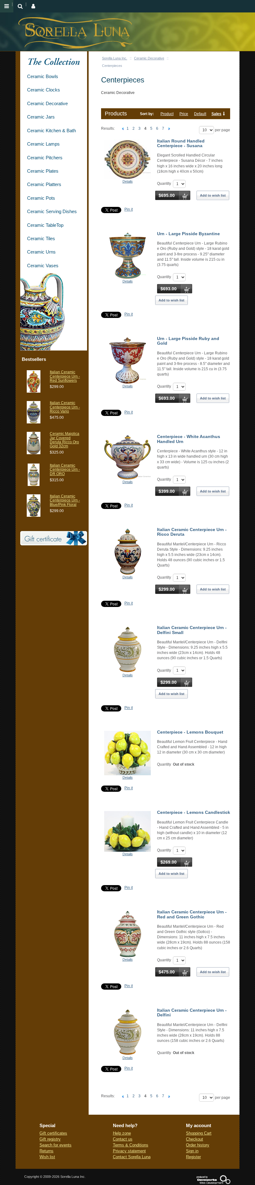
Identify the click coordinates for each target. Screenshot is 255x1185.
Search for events (55, 1145)
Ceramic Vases (42, 265)
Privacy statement (129, 1151)
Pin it (128, 209)
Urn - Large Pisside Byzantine (188, 233)
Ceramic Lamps (43, 144)
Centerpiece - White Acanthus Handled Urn (188, 439)
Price (183, 114)
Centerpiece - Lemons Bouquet (190, 732)
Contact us (122, 1139)
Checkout (194, 1139)
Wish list (47, 1157)
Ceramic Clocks (43, 89)
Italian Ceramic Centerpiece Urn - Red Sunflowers (65, 376)
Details (128, 181)
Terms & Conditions (130, 1145)
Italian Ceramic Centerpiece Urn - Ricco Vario (65, 407)
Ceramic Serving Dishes (52, 211)
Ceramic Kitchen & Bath (51, 130)
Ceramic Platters (44, 184)
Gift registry (50, 1139)
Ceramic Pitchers (45, 157)
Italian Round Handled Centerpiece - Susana (181, 143)
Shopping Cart (198, 1133)
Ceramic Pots (41, 198)
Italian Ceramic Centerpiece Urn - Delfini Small (192, 630)
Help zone (122, 1133)
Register (193, 1157)
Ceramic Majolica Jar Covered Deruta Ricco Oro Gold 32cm (64, 440)
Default (200, 114)
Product (167, 114)
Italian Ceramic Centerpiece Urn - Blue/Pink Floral (65, 500)
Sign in (192, 1151)
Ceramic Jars (41, 116)
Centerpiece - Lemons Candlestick (193, 812)
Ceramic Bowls (42, 76)
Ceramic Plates (42, 171)
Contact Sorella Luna (132, 1157)
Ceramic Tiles (41, 238)
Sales (216, 114)
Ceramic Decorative (149, 58)
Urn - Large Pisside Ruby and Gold (188, 341)
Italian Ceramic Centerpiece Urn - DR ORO (65, 469)
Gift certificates (53, 1133)
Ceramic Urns (41, 251)
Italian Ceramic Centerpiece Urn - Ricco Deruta (192, 532)
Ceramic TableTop (45, 225)
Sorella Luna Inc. (114, 58)
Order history (197, 1145)
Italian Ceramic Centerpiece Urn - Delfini (192, 1012)
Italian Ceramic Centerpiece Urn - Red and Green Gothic (192, 914)
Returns (46, 1151)
